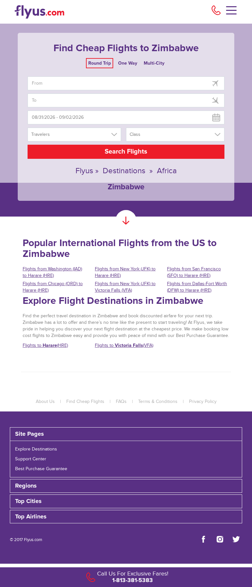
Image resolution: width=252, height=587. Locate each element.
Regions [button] (26, 486)
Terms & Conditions (158, 401)
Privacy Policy (203, 401)
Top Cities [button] (28, 501)
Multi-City (154, 63)
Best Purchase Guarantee (41, 469)
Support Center (30, 459)
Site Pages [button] (29, 434)
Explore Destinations (36, 449)
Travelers (40, 134)
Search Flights (126, 152)
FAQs (121, 401)
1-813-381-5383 (132, 580)
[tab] (126, 434)
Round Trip (99, 63)
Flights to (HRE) (45, 345)
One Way (127, 63)
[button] (126, 517)
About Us (45, 401)
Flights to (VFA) (124, 345)
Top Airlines (31, 517)
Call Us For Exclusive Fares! (132, 573)
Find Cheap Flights (85, 401)
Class (135, 134)
